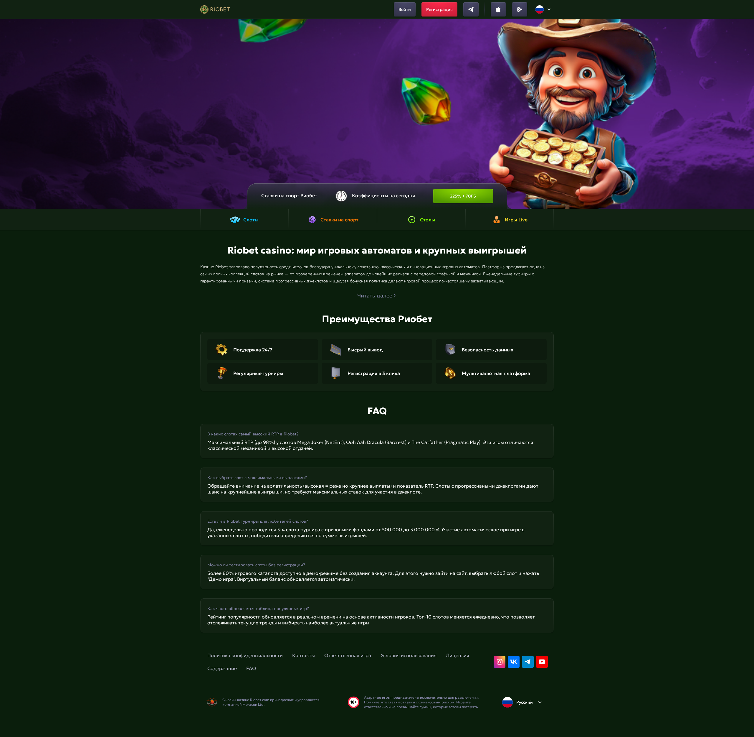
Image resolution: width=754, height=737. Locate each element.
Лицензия (457, 655)
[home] (215, 9)
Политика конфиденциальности (245, 655)
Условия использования (408, 655)
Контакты (303, 655)
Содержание (222, 668)
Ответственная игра (347, 655)
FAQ (251, 668)
